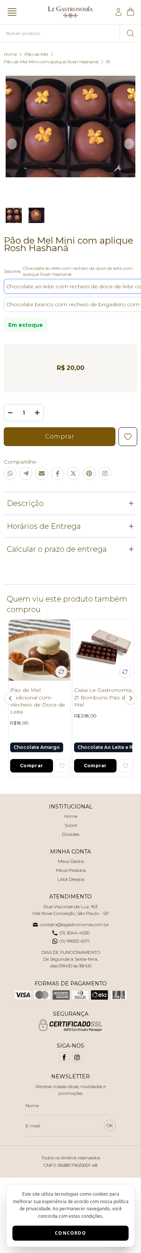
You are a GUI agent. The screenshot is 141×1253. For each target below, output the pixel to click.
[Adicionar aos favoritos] (62, 765)
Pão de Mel (36, 54)
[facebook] (64, 1057)
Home (10, 54)
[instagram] (77, 1057)
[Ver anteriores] (12, 698)
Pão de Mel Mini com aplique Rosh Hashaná (51, 61)
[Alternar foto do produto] (61, 672)
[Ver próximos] (129, 698)
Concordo (70, 1233)
